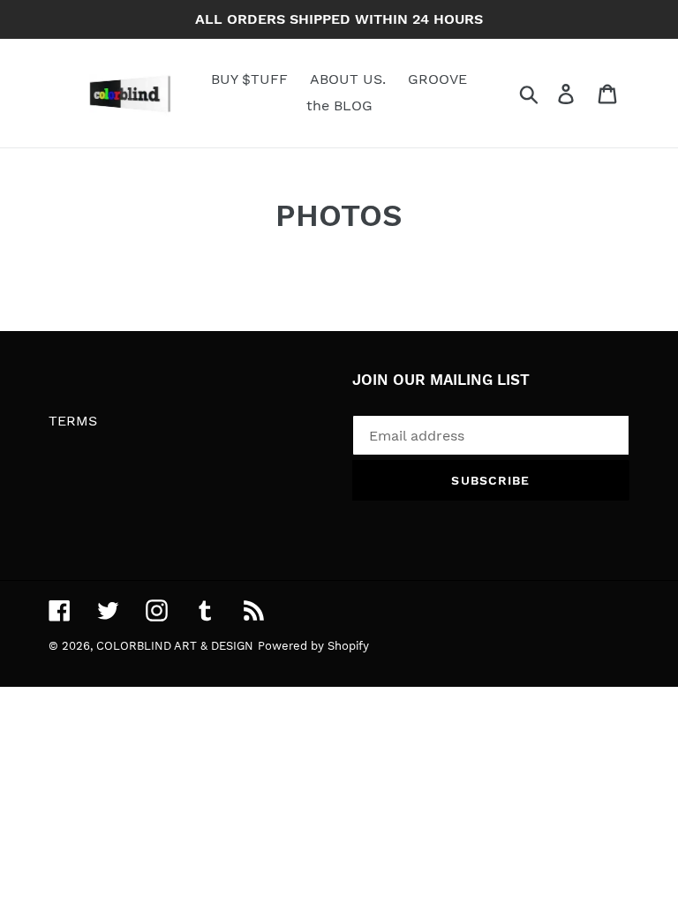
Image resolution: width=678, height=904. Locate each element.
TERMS (73, 420)
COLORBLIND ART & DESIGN (174, 645)
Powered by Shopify (313, 645)
